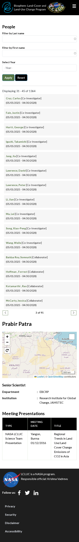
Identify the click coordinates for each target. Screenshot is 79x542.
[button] (7, 337)
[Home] (34, 4)
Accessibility (13, 531)
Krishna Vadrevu (57, 479)
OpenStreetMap (56, 376)
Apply (8, 77)
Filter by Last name (13, 33)
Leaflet (40, 376)
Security (10, 514)
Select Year (8, 62)
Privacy (10, 506)
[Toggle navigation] (74, 6)
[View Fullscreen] (72, 337)
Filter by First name (13, 47)
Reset (21, 77)
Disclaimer (12, 523)
